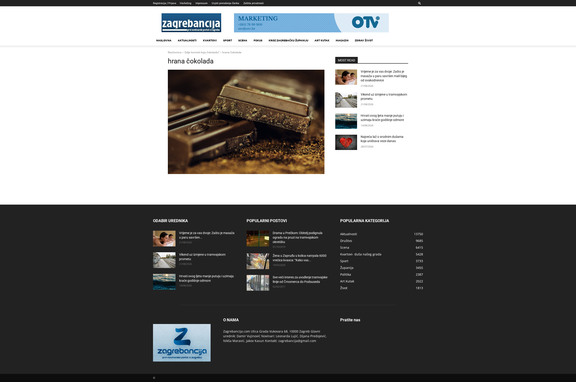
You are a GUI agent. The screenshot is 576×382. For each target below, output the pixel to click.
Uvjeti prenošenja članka (225, 3)
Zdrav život (364, 40)
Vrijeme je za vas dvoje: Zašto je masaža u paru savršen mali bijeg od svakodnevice (384, 76)
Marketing (185, 3)
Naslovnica (175, 52)
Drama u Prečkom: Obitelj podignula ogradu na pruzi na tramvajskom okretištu (297, 237)
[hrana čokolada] (246, 122)
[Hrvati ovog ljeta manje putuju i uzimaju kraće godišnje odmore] (346, 121)
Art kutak (322, 40)
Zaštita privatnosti (253, 3)
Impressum (201, 3)
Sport (227, 40)
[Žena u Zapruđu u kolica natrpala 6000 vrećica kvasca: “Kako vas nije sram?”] (258, 261)
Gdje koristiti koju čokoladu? (201, 52)
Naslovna (163, 40)
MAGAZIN (342, 40)
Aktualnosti (187, 40)
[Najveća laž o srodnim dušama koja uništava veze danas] (346, 142)
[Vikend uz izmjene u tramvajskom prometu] (346, 100)
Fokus (258, 40)
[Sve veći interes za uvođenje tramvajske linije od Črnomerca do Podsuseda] (258, 283)
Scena (242, 40)
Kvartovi (210, 40)
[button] (419, 3)
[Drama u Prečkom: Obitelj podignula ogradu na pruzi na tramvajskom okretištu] (258, 238)
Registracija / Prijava (164, 3)
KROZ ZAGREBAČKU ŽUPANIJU (288, 40)
